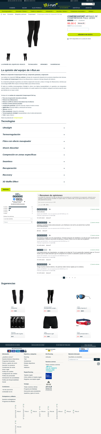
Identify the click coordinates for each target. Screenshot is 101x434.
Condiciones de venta (8, 367)
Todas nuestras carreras (53, 364)
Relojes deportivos (29, 363)
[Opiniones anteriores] (61, 277)
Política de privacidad (8, 375)
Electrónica (37, 7)
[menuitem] (7, 11)
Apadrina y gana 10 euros (31, 393)
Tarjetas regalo (28, 375)
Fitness (26, 365)
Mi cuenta (75, 0)
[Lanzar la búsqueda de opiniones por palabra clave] (31, 222)
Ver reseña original (41, 217)
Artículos (48, 357)
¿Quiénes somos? (7, 357)
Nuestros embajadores (9, 399)
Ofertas (89, 7)
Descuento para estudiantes (32, 391)
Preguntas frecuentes (8, 361)
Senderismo (27, 361)
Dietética (76, 7)
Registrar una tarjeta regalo (32, 379)
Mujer (24, 7)
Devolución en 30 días (15, 0)
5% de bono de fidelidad (63, 345)
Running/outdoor (7, 11)
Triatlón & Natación (36, 11)
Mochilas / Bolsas (61, 11)
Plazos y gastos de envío (9, 363)
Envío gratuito (30, 0)
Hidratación (49, 11)
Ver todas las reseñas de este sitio (18, 204)
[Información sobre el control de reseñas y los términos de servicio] (24, 201)
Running (26, 357)
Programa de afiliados (8, 401)
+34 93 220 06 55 (7, 389)
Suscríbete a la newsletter (75, 357)
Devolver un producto (8, 365)
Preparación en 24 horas (12, 345)
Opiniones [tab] (6, 189)
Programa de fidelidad (30, 389)
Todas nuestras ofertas (30, 387)
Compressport (31, 14)
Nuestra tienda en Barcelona (10, 359)
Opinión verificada (95, 209)
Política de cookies (7, 371)
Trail (25, 359)
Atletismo (26, 367)
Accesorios (64, 7)
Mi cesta (90, 0)
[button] (78, 29)
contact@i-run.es (7, 391)
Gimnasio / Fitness (21, 11)
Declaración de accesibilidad (10, 378)
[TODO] (54, 202)
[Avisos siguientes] (75, 278)
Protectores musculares (78, 11)
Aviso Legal (5, 369)
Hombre (12, 7)
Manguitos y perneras (20, 14)
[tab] (33, 128)
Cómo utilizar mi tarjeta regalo (33, 377)
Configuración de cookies (9, 373)
